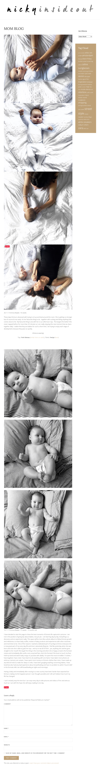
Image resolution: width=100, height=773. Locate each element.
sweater (80, 117)
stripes (86, 114)
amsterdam (87, 55)
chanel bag (85, 71)
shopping (82, 102)
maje (87, 87)
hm (88, 79)
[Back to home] (50, 10)
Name (6, 728)
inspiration (82, 82)
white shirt (86, 119)
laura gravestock (83, 84)
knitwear (90, 82)
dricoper (87, 76)
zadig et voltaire (83, 125)
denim (81, 76)
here (56, 337)
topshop (80, 119)
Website (7, 745)
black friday (87, 58)
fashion (80, 79)
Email (6, 737)
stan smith (81, 109)
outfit (88, 92)
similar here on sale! (36, 337)
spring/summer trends (84, 105)
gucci (84, 79)
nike (92, 89)
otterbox (82, 92)
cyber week (88, 73)
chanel (80, 71)
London (84, 87)
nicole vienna (85, 89)
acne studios (81, 53)
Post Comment (11, 758)
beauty (80, 59)
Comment (7, 704)
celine (80, 65)
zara (80, 128)
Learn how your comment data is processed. (44, 763)
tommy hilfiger (88, 117)
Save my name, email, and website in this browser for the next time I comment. (35, 753)
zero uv (85, 128)
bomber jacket (82, 61)
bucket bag (90, 61)
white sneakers (84, 122)
